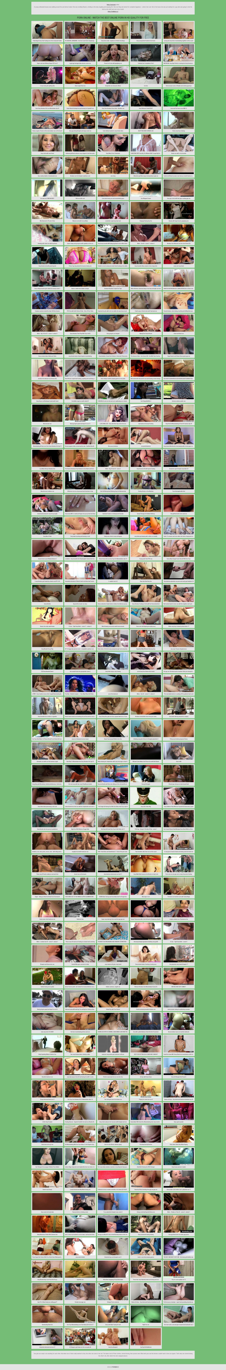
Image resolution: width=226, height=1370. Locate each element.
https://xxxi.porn (111, 4)
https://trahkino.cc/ (113, 11)
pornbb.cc (115, 1367)
